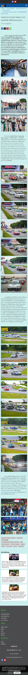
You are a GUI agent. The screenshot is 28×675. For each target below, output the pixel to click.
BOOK (2, 629)
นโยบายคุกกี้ (18, 670)
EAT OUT (3, 633)
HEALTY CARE (4, 627)
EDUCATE (3, 644)
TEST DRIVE (4, 618)
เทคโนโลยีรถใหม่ (5, 616)
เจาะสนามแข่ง (4, 620)
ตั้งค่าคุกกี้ (10, 672)
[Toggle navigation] (26, 5)
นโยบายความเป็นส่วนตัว (9, 670)
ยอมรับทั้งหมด (17, 672)
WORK (2, 642)
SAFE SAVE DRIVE (5, 614)
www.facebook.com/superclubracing (9, 492)
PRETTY (3, 635)
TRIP (2, 631)
